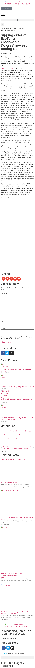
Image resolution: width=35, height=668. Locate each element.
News (21, 435)
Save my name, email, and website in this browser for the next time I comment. (17, 337)
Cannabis (28, 431)
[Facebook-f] (3, 353)
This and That (19, 439)
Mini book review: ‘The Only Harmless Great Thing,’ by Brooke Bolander (17, 419)
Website (3, 328)
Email (3, 321)
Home (4, 431)
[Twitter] (7, 353)
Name (3, 315)
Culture (5, 435)
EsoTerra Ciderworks (7, 68)
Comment (4, 293)
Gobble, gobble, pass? (9, 482)
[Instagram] (11, 353)
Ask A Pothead (7, 439)
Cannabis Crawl (15, 431)
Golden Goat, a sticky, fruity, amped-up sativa (17, 387)
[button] (17, 20)
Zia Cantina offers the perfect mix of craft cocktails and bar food (16, 613)
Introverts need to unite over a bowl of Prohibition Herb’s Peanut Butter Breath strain (15, 575)
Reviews (13, 435)
